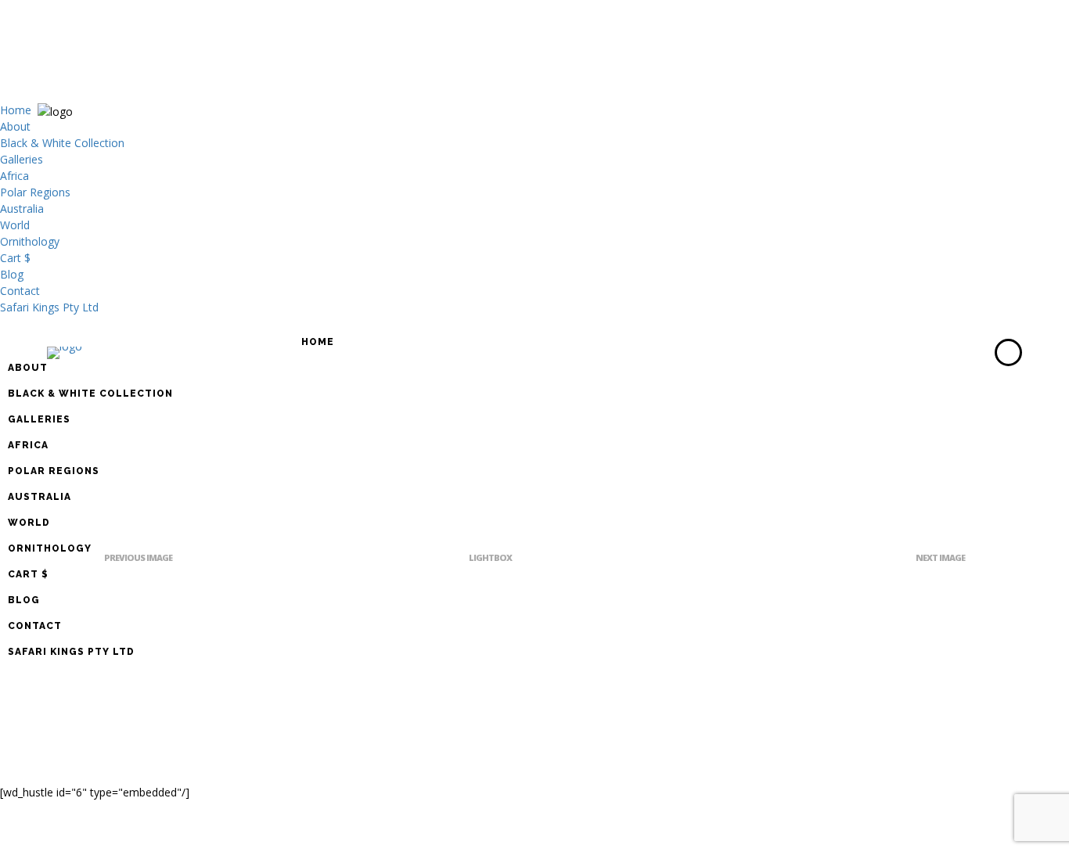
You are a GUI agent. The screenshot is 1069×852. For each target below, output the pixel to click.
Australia (22, 208)
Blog (11, 274)
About (15, 126)
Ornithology (29, 241)
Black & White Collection (62, 142)
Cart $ (15, 257)
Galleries (21, 159)
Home (15, 109)
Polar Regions (35, 192)
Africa (14, 175)
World (15, 224)
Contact (20, 290)
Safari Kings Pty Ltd (49, 307)
